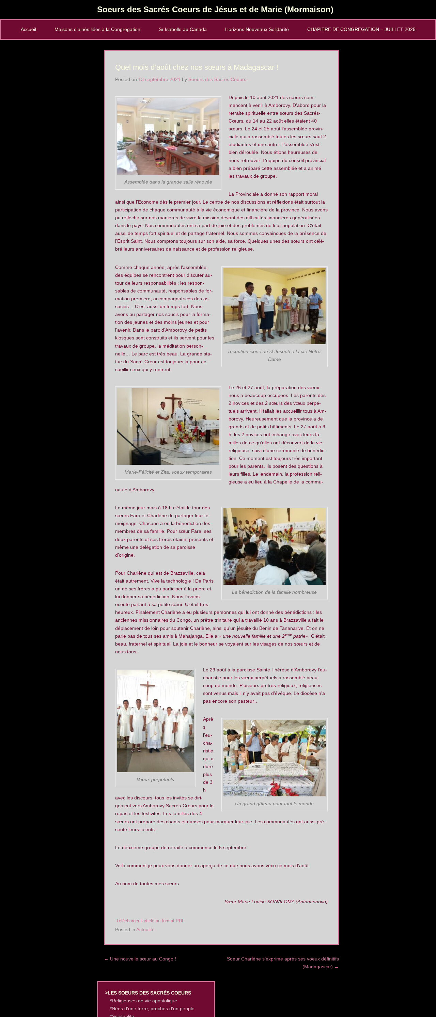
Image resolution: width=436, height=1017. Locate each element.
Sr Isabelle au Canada (183, 29)
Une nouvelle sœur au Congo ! (140, 959)
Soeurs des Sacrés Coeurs (217, 79)
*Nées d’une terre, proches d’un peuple (152, 1008)
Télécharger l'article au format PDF (150, 921)
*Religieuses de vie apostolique (143, 1000)
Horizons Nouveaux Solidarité (257, 29)
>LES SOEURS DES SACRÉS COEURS (148, 993)
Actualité (145, 929)
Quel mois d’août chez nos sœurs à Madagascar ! (196, 67)
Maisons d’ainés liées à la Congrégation (97, 29)
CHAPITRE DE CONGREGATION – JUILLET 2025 (361, 29)
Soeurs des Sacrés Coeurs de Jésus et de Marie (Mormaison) (215, 9)
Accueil (28, 29)
